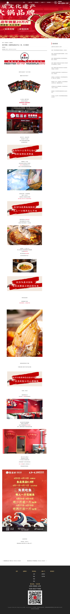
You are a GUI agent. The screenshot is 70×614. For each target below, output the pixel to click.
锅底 (34, 576)
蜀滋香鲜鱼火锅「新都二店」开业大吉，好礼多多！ (11, 561)
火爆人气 (42, 2)
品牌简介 (25, 571)
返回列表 (3, 47)
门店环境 (43, 576)
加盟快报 (10, 42)
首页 (24, 2)
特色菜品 (36, 2)
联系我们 (49, 2)
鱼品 (34, 578)
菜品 (34, 581)
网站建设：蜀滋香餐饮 (37, 607)
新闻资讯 (6, 42)
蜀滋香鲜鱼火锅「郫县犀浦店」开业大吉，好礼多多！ (37, 561)
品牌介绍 (30, 2)
